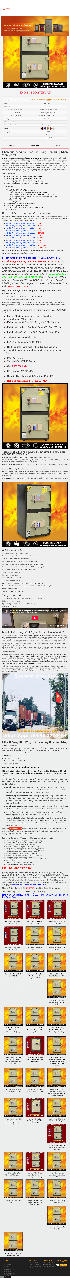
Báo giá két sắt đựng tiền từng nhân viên (17, 189)
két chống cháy (10, 656)
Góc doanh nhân (26, 2)
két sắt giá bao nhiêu (43, 654)
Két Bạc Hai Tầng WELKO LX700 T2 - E (35, 948)
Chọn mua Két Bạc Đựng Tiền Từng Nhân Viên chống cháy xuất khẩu (35, 1121)
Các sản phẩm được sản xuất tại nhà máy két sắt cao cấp (26, 207)
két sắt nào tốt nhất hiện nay (40, 660)
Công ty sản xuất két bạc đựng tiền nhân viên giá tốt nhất (57, 1175)
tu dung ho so (10, 841)
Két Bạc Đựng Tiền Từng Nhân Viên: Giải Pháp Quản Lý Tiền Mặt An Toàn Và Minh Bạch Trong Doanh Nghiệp (57, 1061)
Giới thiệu (16, 2)
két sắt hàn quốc (10, 855)
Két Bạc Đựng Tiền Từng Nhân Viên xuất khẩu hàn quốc (56, 1002)
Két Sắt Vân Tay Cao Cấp (10, 1271)
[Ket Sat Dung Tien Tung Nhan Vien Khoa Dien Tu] (35, 514)
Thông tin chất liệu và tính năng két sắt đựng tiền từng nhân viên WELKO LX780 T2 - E (34, 196)
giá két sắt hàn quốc (42, 661)
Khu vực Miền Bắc (49, 1263)
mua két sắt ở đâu (32, 656)
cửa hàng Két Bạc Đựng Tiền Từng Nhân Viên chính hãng (35, 1091)
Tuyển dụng (58, 2)
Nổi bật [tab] (12, 145)
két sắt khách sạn (11, 844)
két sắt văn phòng (7, 654)
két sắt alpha (32, 654)
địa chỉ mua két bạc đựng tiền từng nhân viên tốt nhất (13, 1090)
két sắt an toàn (10, 850)
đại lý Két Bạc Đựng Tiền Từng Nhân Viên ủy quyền (13, 1174)
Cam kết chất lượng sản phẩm (18, 198)
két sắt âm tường (38, 658)
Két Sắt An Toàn (7, 1266)
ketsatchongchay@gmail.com (14, 591)
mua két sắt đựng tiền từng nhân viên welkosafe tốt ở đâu (22, 180)
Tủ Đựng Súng (7, 1264)
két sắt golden (27, 660)
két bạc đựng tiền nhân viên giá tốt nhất (57, 1228)
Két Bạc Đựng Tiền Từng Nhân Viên (13, 1201)
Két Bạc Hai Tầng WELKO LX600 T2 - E (57, 948)
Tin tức (50, 2)
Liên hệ (7, 5)
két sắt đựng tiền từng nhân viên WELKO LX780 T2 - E (21, 191)
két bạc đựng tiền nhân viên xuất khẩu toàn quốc (13, 1254)
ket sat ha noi (10, 853)
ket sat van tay (59, 656)
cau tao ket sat (52, 660)
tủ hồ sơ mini (62, 658)
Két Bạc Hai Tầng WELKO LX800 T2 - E (13, 975)
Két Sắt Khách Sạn (8, 1268)
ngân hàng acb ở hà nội (16, 663)
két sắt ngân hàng (11, 842)
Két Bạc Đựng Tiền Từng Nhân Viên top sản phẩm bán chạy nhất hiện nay (13, 1030)
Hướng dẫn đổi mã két (39, 2)
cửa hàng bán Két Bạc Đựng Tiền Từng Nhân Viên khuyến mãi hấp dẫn (35, 976)
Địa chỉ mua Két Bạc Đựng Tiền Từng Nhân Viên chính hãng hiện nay (35, 1059)
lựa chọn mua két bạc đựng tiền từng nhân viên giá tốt (57, 1120)
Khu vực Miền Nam (49, 1266)
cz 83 (7, 663)
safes (7, 846)
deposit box (26, 663)
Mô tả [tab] (58, 145)
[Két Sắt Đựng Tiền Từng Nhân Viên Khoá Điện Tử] (35, 416)
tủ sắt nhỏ (24, 656)
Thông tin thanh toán (15, 200)
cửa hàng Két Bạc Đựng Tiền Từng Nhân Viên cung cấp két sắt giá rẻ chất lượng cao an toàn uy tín (56, 1031)
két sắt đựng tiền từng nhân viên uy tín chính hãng (20, 203)
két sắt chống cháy (11, 852)
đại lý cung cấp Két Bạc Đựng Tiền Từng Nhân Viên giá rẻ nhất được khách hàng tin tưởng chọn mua (56, 1092)
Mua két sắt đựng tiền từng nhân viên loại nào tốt (20, 202)
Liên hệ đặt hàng (11, 209)
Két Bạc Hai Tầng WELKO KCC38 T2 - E (13, 922)
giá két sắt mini (50, 656)
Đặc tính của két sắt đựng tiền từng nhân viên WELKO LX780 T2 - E (29, 193)
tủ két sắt (18, 656)
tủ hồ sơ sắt (9, 862)
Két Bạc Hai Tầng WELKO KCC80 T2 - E (13, 948)
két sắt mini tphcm (35, 663)
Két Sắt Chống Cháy (9, 1269)
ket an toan (30, 658)
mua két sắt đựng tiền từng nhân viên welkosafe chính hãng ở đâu (25, 182)
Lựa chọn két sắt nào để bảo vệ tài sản (17, 205)
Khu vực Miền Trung (49, 1264)
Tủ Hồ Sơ (6, 1262)
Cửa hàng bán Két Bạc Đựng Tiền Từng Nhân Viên (57, 975)
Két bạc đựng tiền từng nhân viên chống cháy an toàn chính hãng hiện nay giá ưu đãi (13, 1122)
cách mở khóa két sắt (12, 864)
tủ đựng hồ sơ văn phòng (51, 658)
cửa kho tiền (41, 656)
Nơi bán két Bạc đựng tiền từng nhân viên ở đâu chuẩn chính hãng (57, 1147)
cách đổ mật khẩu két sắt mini (18, 658)
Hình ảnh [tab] (35, 145)
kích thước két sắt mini (54, 661)
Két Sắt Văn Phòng (34, 1264)
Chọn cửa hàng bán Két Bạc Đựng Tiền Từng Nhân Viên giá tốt (35, 1030)
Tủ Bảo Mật (32, 1268)
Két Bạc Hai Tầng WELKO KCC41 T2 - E (35, 922)
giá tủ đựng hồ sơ (54, 654)
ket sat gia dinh (17, 654)
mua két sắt (25, 654)
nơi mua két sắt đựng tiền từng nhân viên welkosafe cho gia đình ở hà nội (27, 183)
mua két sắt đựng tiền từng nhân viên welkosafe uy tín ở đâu (23, 178)
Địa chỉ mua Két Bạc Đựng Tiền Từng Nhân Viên (57, 1201)
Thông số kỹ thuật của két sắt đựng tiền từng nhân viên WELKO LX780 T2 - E (31, 194)
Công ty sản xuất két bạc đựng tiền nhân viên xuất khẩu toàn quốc (35, 1202)
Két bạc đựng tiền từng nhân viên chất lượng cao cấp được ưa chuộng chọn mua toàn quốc (13, 1060)
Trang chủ (8, 2)
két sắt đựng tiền (10, 859)
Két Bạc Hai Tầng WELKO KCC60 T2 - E (57, 922)
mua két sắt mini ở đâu (12, 861)
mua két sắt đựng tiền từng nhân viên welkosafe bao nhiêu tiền (24, 176)
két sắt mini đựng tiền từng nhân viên (25, 661)
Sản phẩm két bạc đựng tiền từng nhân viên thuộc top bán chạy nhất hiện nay (35, 1175)
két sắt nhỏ (11, 661)
